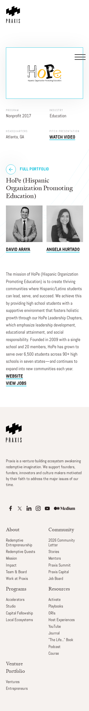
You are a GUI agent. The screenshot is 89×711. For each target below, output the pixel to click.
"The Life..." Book (60, 640)
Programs (16, 589)
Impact (11, 566)
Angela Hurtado (63, 250)
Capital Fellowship (19, 613)
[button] (79, 25)
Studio (11, 607)
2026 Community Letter (61, 543)
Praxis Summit (59, 566)
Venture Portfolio (15, 667)
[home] (14, 11)
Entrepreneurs (17, 689)
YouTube (54, 627)
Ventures (13, 682)
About (13, 530)
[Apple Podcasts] (10, 508)
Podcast (54, 647)
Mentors (54, 559)
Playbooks (55, 607)
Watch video (62, 137)
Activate (54, 600)
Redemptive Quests (20, 552)
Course (53, 654)
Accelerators (15, 600)
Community (61, 530)
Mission (11, 559)
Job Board (55, 579)
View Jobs (16, 384)
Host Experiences (61, 620)
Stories (53, 552)
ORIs (51, 613)
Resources (59, 589)
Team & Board (16, 572)
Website (14, 376)
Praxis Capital (58, 572)
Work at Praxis (17, 579)
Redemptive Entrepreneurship (19, 543)
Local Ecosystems (19, 620)
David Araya (18, 250)
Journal (54, 633)
